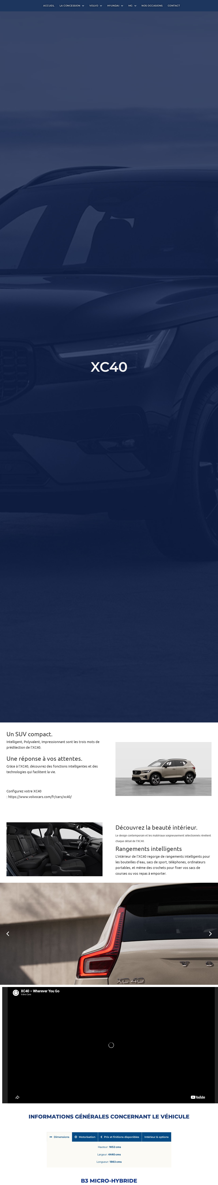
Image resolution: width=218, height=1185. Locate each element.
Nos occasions (152, 5)
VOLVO (93, 5)
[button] (7, 933)
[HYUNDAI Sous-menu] (122, 6)
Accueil (48, 5)
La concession (70, 5)
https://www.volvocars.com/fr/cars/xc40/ (40, 797)
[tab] (59, 1137)
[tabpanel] (109, 1154)
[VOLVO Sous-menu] (101, 6)
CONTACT (174, 5)
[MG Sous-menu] (135, 6)
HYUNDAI (113, 5)
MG (130, 5)
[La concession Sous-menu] (83, 6)
